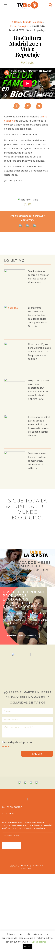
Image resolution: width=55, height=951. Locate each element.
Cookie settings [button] (39, 941)
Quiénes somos (12, 807)
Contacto (8, 813)
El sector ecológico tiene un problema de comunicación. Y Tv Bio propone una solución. (39, 351)
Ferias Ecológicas (19, 26)
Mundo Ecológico (33, 21)
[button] (5, 5)
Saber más (7, 746)
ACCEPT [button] (27, 946)
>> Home (16, 21)
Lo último (14, 260)
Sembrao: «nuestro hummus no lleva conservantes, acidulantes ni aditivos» (38, 461)
